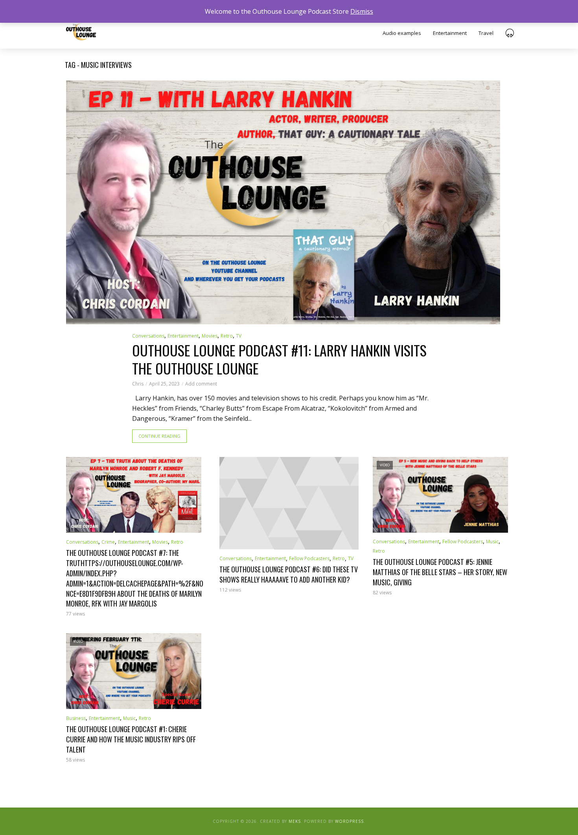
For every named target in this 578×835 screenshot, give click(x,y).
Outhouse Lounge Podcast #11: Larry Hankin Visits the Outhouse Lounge (279, 359)
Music (492, 541)
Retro (227, 336)
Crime (108, 542)
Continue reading (159, 436)
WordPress (349, 821)
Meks (295, 821)
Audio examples (402, 33)
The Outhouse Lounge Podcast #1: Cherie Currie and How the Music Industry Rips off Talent (131, 739)
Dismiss (361, 11)
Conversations (148, 336)
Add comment (201, 383)
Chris (138, 383)
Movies (209, 336)
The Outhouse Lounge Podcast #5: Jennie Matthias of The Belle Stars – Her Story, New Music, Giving (440, 572)
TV (238, 336)
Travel (486, 33)
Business (76, 718)
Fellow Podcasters (309, 558)
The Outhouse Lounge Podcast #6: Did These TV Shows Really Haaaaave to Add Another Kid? (288, 575)
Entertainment (450, 33)
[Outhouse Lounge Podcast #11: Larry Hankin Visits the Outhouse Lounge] (283, 202)
